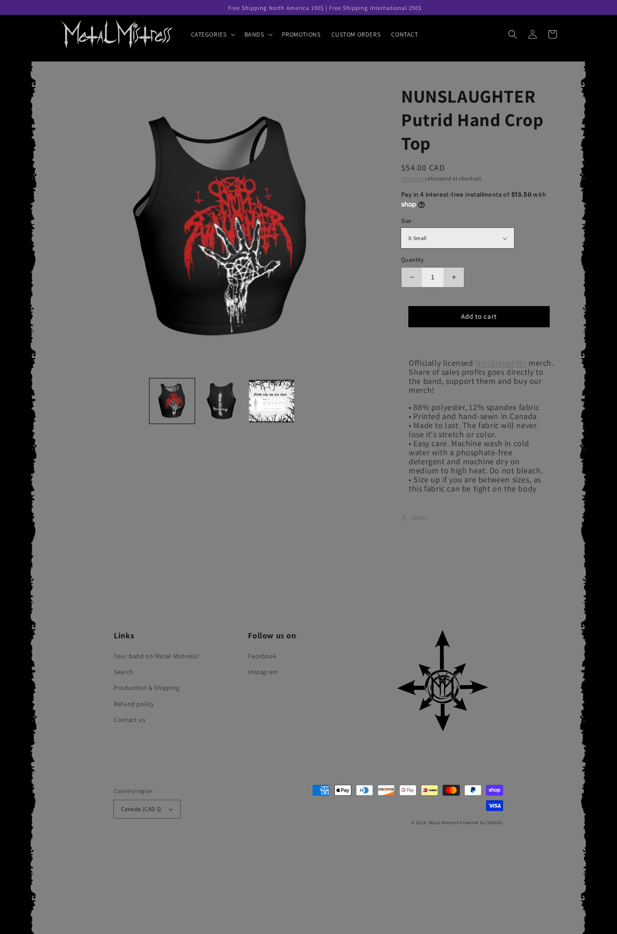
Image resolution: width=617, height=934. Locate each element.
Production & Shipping (147, 688)
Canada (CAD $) (141, 809)
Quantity (412, 260)
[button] (212, 34)
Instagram (263, 672)
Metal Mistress (444, 823)
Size (406, 221)
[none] (172, 401)
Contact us (129, 720)
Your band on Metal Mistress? (157, 656)
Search (124, 672)
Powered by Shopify (481, 823)
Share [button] (419, 518)
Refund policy (134, 704)
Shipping (412, 178)
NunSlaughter (500, 363)
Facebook (262, 656)
